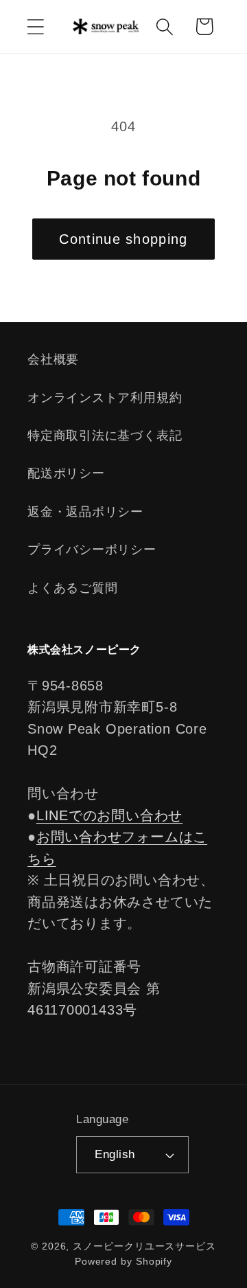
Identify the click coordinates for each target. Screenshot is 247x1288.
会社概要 (53, 359)
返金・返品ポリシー (85, 512)
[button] (35, 26)
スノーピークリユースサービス (144, 1246)
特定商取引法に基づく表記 (104, 435)
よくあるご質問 (72, 588)
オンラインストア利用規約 (104, 398)
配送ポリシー (66, 473)
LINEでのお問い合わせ (109, 815)
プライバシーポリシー (91, 549)
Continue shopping (123, 239)
